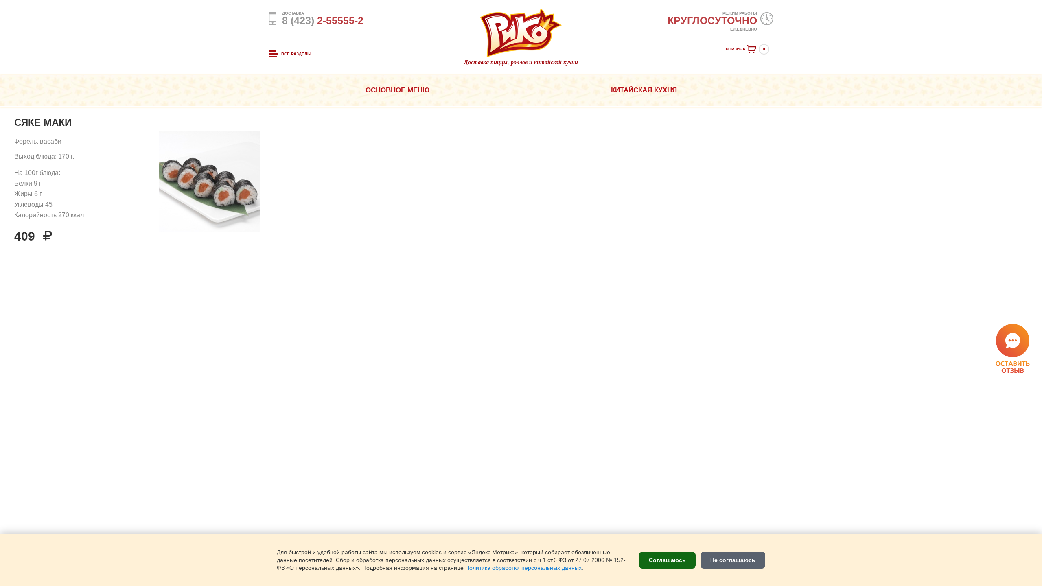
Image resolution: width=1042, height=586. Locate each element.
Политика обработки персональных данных (523, 568)
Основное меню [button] (398, 90)
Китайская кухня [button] (644, 90)
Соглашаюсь (667, 560)
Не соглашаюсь (732, 560)
